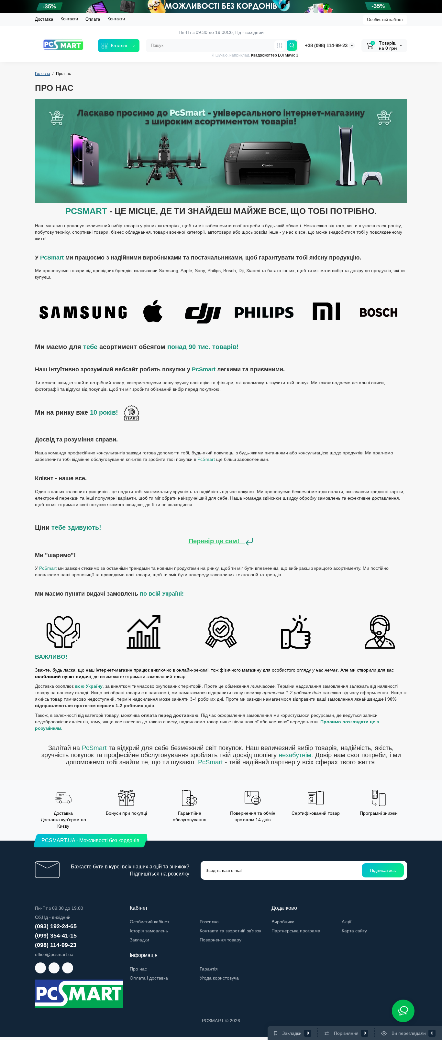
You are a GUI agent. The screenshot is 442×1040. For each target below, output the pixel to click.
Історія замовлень (149, 930)
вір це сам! (221, 541)
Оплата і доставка (149, 978)
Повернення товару (220, 939)
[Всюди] (279, 45)
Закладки (139, 939)
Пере (196, 541)
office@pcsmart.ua (54, 954)
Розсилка (209, 921)
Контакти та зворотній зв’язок (230, 930)
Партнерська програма (295, 930)
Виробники (282, 921)
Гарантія (209, 968)
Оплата (92, 19)
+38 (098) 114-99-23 (326, 45)
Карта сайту (354, 930)
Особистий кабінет (385, 19)
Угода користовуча (219, 978)
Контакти (69, 18)
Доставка (44, 19)
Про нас (138, 968)
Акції (346, 921)
